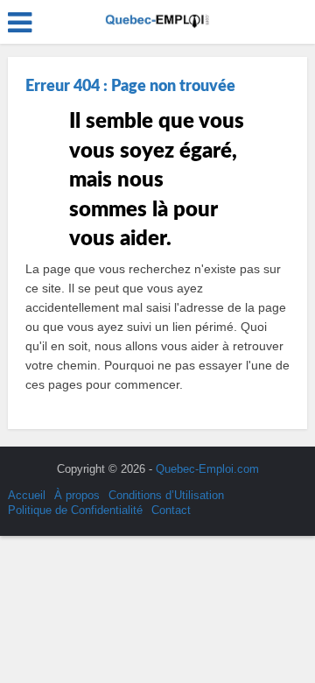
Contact (171, 510)
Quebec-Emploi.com (207, 468)
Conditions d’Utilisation (166, 495)
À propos (77, 495)
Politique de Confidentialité (75, 510)
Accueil (27, 495)
